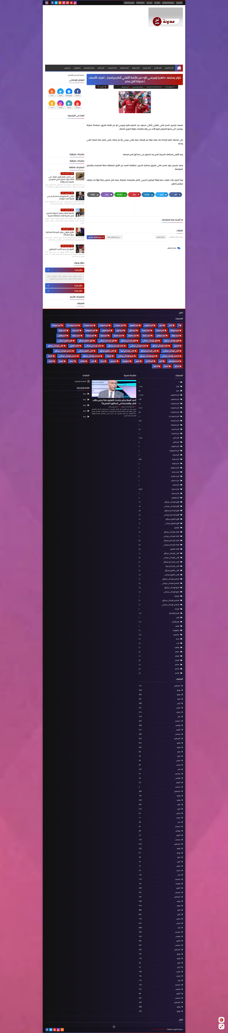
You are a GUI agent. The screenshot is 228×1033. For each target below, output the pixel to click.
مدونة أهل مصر (159, 1029)
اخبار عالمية (118, 335)
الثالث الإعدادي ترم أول (116, 345)
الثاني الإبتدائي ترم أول (55, 345)
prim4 (177, 366)
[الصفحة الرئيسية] (179, 68)
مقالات (82, 361)
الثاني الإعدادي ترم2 (127, 350)
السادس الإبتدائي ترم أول (91, 356)
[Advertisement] (114, 46)
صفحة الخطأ (140, 2)
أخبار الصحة (160, 330)
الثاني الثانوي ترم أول (107, 350)
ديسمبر (159, 720)
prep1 (72, 361)
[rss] (60, 2)
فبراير (159, 712)
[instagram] (75, 2)
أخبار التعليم (169, 67)
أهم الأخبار (158, 67)
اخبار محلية (76, 335)
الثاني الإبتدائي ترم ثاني (171, 350)
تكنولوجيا (77, 67)
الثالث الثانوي (74, 345)
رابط (84, 394)
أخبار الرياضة (124, 67)
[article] (112, 208)
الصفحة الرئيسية (138, 87)
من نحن (149, 2)
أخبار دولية (135, 67)
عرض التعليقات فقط (114, 237)
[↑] (114, 1026)
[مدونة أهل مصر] (165, 17)
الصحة (50, 356)
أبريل (159, 703)
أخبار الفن (101, 67)
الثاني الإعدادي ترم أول (149, 350)
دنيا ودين (67, 67)
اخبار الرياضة (175, 330)
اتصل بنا (157, 2)
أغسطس (159, 685)
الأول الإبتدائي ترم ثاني (150, 340)
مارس (159, 707)
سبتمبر (159, 734)
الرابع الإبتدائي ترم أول (147, 356)
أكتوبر (159, 729)
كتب (92, 361)
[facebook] (52, 2)
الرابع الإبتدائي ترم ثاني (126, 356)
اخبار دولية (175, 335)
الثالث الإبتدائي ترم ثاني (138, 345)
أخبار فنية (104, 335)
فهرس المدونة (129, 2)
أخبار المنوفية (90, 330)
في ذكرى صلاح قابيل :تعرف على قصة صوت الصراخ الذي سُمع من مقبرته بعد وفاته (61, 179)
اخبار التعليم (134, 325)
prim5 (166, 366)
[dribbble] (63, 2)
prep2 (61, 361)
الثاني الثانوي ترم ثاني (85, 350)
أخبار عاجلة (146, 335)
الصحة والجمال (89, 67)
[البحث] (47, 3)
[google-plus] (67, 2)
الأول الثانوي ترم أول (86, 340)
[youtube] (54, 1029)
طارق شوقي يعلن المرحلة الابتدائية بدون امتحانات (60, 233)
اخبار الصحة (146, 330)
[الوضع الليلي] (221, 1020)
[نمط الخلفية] (221, 1026)
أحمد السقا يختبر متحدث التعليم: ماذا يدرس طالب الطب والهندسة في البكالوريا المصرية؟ (114, 401)
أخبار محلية (147, 67)
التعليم (176, 345)
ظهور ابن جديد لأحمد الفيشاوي (61, 249)
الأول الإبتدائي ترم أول (171, 340)
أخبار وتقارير (62, 335)
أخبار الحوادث (112, 67)
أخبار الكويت (106, 330)
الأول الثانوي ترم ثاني (65, 340)
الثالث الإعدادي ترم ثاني (93, 345)
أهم (161, 361)
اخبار (161, 325)
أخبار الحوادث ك (72, 325)
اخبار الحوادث (88, 325)
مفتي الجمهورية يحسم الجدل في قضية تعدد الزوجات (60, 197)
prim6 (156, 366)
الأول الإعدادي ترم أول (128, 340)
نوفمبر (159, 725)
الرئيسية (179, 2)
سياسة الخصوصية (168, 2)
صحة (102, 361)
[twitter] (56, 2)
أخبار (170, 325)
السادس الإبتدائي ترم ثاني (68, 356)
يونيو (159, 694)
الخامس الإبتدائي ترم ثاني (170, 356)
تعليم (138, 361)
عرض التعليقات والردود (95, 237)
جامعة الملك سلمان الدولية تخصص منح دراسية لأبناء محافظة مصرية (60, 214)
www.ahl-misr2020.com (127, 407)
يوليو (159, 690)
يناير (159, 716)
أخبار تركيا (76, 330)
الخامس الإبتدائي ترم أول (63, 350)
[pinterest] (71, 2)
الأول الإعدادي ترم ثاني (107, 340)
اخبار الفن (119, 330)
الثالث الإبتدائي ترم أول (160, 345)
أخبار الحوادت (119, 325)
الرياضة (109, 356)
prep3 (51, 361)
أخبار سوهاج (161, 335)
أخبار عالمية (132, 335)
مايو (159, 698)
